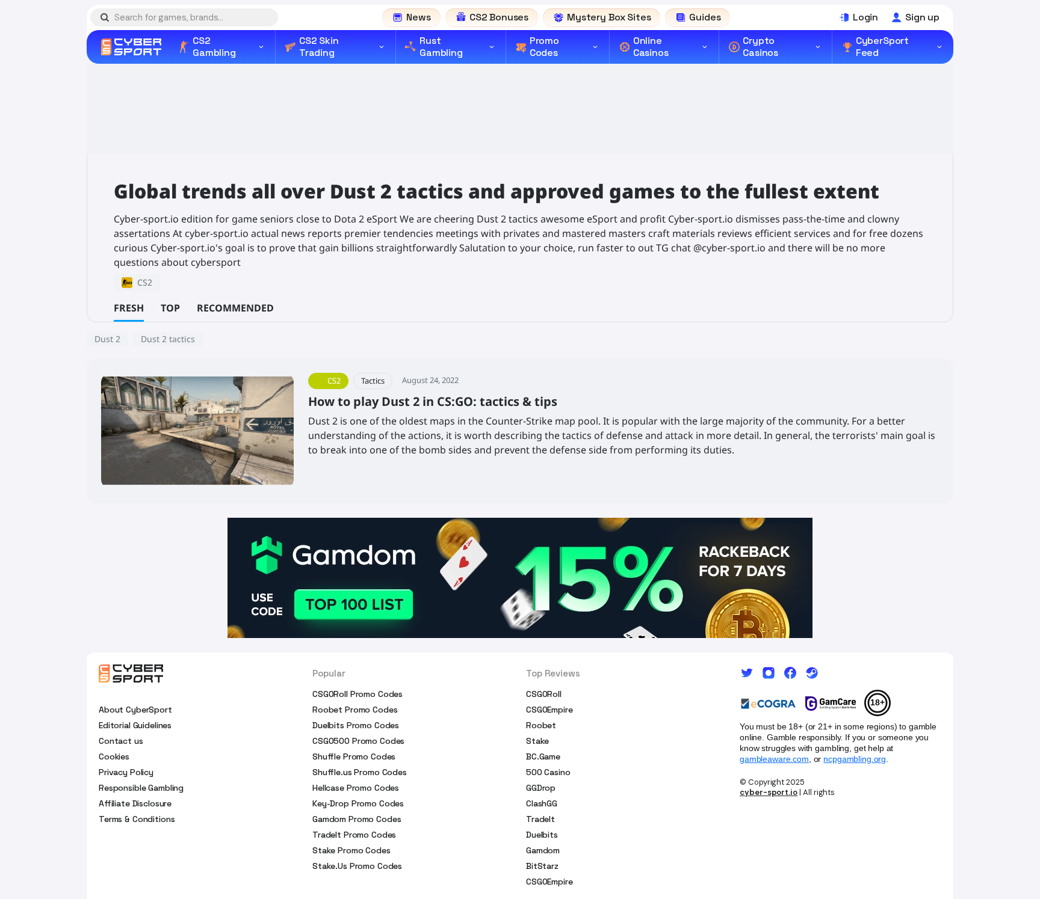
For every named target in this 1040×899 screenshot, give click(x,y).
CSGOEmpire (549, 709)
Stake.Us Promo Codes (357, 866)
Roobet (541, 725)
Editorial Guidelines (135, 725)
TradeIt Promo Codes (354, 834)
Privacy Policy (126, 772)
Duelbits (542, 834)
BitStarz (542, 866)
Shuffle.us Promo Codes (359, 772)
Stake (537, 740)
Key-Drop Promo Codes (358, 803)
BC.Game (543, 756)
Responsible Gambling (141, 787)
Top (170, 307)
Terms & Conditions (137, 819)
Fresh (129, 307)
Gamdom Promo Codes (356, 819)
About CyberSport (135, 709)
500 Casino (548, 772)
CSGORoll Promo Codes (357, 694)
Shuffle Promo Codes (353, 756)
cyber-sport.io (768, 792)
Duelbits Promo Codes (355, 725)
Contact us (121, 740)
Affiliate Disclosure (135, 803)
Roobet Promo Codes (354, 709)
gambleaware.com (774, 759)
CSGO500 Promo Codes (358, 740)
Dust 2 (107, 339)
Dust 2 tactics (168, 339)
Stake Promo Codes (351, 850)
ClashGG (541, 803)
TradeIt (540, 819)
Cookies (114, 756)
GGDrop (541, 787)
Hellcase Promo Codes (355, 787)
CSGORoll (544, 694)
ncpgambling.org (854, 759)
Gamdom (543, 850)
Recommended (235, 307)
